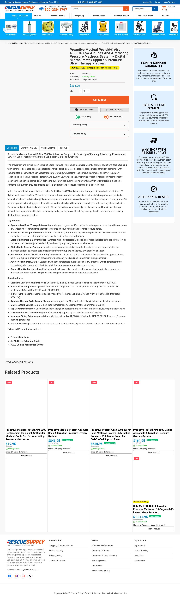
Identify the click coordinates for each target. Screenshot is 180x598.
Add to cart (99, 100)
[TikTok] (30, 576)
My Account (139, 545)
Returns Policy (79, 134)
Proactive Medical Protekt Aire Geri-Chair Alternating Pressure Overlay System (68, 433)
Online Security (56, 550)
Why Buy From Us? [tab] (29, 148)
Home (7, 43)
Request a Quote (116, 110)
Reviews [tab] (63, 148)
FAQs (157, 2)
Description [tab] (12, 148)
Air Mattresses (17, 43)
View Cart (138, 555)
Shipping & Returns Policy (61, 545)
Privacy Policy (55, 555)
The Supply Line (99, 560)
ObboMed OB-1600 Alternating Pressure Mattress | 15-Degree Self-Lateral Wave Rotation (153, 509)
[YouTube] (23, 576)
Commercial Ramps (101, 550)
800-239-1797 (56, 10)
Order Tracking (169, 2)
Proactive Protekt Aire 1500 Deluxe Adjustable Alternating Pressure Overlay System (152, 433)
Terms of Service (57, 560)
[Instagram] (16, 576)
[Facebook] (9, 576)
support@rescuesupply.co (27, 569)
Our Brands (97, 565)
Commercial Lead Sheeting (104, 555)
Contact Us (147, 2)
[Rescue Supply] (20, 7)
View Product (26, 456)
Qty (71, 91)
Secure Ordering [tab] (48, 148)
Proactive (86, 73)
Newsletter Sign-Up (101, 570)
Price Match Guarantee (102, 545)
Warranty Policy (80, 125)
